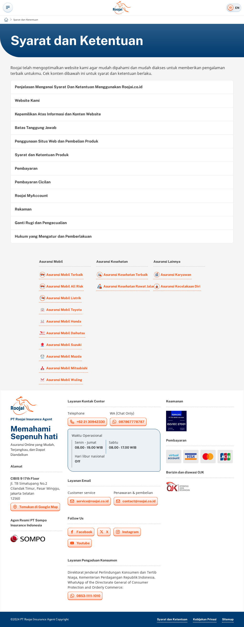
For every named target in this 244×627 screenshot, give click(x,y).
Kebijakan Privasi (204, 619)
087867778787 (131, 422)
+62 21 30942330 (90, 422)
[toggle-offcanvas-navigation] (8, 8)
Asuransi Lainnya (166, 261)
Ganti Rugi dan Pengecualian (41, 223)
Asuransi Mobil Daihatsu (65, 333)
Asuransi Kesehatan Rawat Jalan (126, 286)
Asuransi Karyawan (176, 275)
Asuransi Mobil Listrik (63, 298)
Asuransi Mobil (51, 261)
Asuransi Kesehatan (112, 261)
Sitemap (228, 619)
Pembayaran (26, 168)
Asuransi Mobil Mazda (63, 356)
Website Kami (27, 100)
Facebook (84, 532)
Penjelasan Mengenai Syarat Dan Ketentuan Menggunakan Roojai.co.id (78, 87)
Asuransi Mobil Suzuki (63, 345)
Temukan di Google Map (38, 507)
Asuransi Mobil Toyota (64, 310)
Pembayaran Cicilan (33, 182)
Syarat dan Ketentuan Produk (42, 155)
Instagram (130, 532)
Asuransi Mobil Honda (63, 321)
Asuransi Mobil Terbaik (64, 275)
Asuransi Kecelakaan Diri (180, 286)
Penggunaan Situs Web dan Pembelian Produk (56, 141)
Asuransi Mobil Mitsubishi (66, 368)
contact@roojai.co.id (139, 501)
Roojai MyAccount (31, 195)
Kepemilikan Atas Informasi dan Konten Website (58, 114)
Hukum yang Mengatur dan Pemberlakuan (53, 236)
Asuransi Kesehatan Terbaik (125, 275)
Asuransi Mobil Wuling (64, 380)
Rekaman (23, 209)
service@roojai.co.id (92, 501)
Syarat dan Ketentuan (172, 619)
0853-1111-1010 (88, 596)
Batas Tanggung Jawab (35, 127)
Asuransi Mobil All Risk (64, 286)
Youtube (83, 543)
